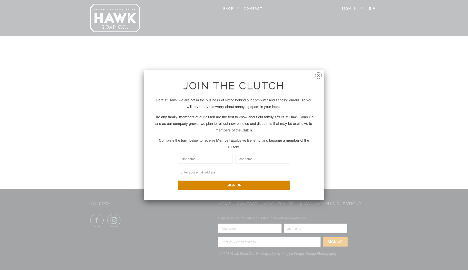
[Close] (318, 74)
